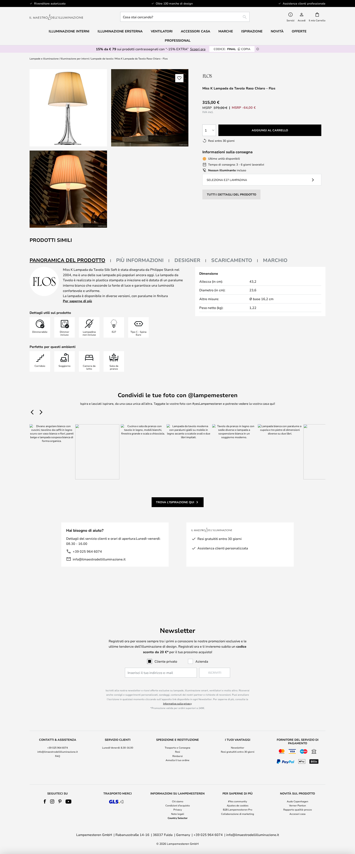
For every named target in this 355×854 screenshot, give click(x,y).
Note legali (177, 813)
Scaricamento (231, 260)
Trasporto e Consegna (177, 747)
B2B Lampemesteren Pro (237, 809)
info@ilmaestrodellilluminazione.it (99, 559)
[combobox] (184, 17)
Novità (277, 31)
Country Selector (178, 818)
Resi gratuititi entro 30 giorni (237, 751)
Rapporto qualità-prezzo (297, 809)
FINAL (232, 49)
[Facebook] (45, 801)
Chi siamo (177, 801)
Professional (177, 40)
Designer (187, 260)
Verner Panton (297, 805)
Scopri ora (197, 49)
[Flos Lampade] (224, 75)
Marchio (275, 260)
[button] (68, 189)
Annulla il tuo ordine (177, 760)
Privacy (177, 809)
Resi (177, 751)
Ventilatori (162, 31)
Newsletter (237, 747)
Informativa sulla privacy (177, 703)
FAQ (57, 756)
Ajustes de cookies (237, 805)
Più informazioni (140, 260)
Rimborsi (177, 756)
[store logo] (56, 17)
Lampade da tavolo (102, 58)
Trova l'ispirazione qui (175, 502)
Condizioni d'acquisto (177, 805)
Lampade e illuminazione (44, 58)
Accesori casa (297, 813)
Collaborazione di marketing (237, 813)
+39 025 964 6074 (87, 551)
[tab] (70, 260)
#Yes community (237, 801)
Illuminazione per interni (75, 58)
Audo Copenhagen (297, 801)
